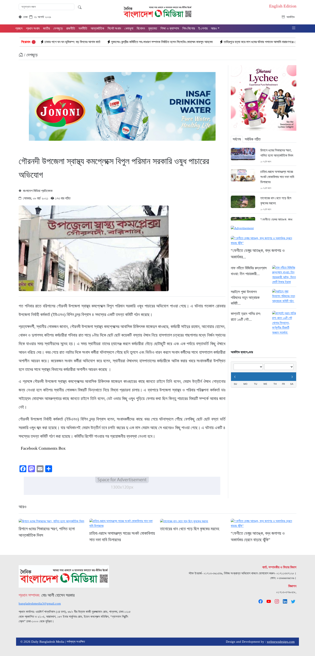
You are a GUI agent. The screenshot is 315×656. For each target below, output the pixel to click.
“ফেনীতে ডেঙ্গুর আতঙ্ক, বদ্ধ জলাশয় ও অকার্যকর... (258, 253)
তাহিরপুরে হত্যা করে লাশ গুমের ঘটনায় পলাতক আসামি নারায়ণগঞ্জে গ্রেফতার (228, 42)
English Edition (282, 6)
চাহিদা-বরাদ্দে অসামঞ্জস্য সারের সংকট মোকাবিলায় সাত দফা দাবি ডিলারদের (277, 177)
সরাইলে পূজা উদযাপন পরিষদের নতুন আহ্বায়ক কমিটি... (245, 298)
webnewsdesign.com (281, 641)
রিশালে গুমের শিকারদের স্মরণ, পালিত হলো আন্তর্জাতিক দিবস (276, 152)
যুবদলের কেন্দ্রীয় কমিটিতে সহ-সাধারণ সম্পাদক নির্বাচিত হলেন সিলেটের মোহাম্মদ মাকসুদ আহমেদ (126, 42)
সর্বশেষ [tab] (237, 139)
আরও (22, 506)
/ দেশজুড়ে (30, 54)
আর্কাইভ (290, 17)
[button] (294, 28)
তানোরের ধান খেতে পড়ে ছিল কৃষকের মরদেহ (275, 200)
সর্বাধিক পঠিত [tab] (253, 139)
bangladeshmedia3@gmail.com (40, 603)
